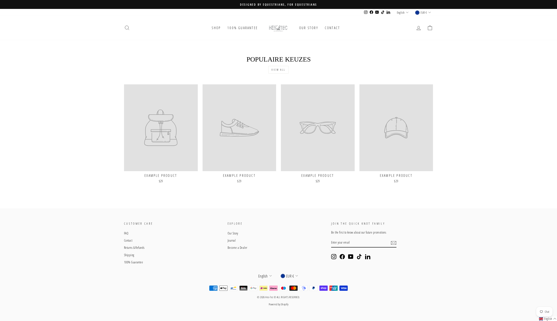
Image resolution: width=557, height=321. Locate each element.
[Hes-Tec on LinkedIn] (367, 256)
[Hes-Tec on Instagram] (333, 256)
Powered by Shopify (278, 304)
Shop (216, 27)
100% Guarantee (242, 27)
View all (278, 70)
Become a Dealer (237, 247)
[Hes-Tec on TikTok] (359, 256)
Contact (332, 27)
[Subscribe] (393, 243)
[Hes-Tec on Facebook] (342, 256)
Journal (232, 240)
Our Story (308, 27)
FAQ (126, 233)
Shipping (129, 255)
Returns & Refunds (134, 247)
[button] (547, 319)
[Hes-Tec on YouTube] (350, 256)
